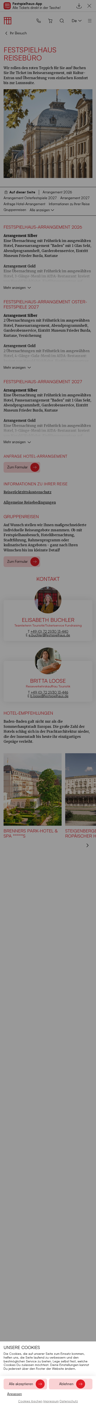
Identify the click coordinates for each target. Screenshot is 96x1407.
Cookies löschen (30, 1401)
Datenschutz (69, 1401)
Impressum (51, 1401)
